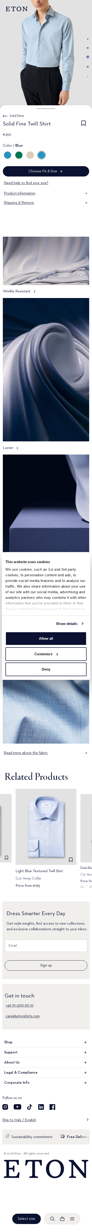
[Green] (19, 155)
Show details (66, 624)
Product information (19, 193)
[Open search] (52, 1219)
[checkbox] (83, 124)
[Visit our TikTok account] (30, 1107)
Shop (8, 1042)
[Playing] (81, 275)
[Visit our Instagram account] (5, 1107)
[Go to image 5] (87, 76)
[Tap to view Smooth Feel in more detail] (46, 533)
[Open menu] (72, 1219)
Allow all (46, 638)
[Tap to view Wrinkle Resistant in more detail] (46, 267)
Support (10, 1052)
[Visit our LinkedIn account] (41, 1107)
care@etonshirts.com (23, 1016)
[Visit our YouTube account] (17, 1107)
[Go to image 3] (87, 56)
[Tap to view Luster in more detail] (46, 376)
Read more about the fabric (26, 753)
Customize (43, 654)
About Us (12, 1062)
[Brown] (30, 155)
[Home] (46, 1169)
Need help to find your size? (26, 183)
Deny (46, 669)
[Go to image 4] (88, 67)
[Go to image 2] (88, 48)
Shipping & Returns (19, 203)
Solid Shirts (16, 116)
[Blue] (7, 155)
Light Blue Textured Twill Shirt (39, 871)
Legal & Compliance (21, 1073)
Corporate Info (16, 1083)
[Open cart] (62, 1219)
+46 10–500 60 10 (19, 1005)
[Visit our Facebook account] (52, 1107)
